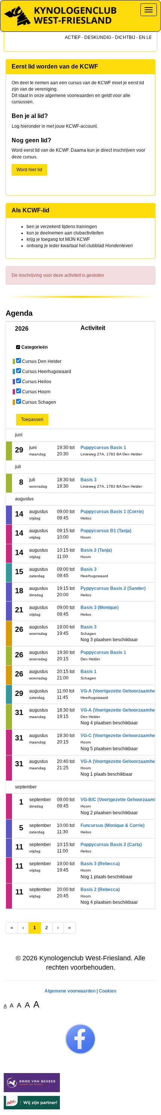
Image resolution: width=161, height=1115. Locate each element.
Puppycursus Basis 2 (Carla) (111, 844)
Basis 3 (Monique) (99, 607)
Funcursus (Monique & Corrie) (112, 825)
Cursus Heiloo (36, 381)
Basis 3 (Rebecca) (100, 863)
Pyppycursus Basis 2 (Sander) (113, 588)
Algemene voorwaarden (70, 991)
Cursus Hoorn (36, 391)
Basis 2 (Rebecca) (100, 889)
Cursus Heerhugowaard (46, 371)
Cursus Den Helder (41, 361)
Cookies (107, 991)
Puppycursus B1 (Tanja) (105, 530)
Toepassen (32, 419)
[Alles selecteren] (18, 347)
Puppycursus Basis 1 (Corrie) (112, 511)
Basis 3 (88, 479)
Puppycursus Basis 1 (103, 447)
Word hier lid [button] (29, 169)
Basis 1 (88, 671)
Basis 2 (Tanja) (96, 550)
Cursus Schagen (39, 402)
